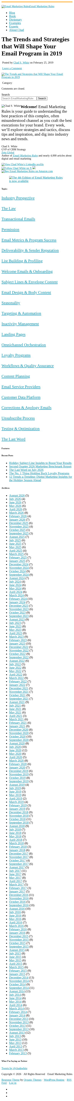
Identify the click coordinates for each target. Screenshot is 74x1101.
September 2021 (19, 698)
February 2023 (18, 640)
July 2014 (15, 994)
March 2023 (16, 636)
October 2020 (17, 736)
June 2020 (15, 750)
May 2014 (15, 1001)
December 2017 (18, 853)
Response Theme (11, 1079)
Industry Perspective (18, 198)
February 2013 (18, 1053)
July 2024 (15, 581)
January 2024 (17, 602)
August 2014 (17, 991)
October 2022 (17, 654)
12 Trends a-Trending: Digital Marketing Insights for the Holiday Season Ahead (40, 478)
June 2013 (15, 1039)
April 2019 (15, 798)
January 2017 (17, 891)
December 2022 (18, 647)
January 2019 (17, 808)
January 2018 (17, 850)
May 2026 (15, 505)
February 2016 (18, 929)
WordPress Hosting (54, 1079)
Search (6, 94)
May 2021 (15, 712)
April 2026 (15, 509)
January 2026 (17, 519)
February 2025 (18, 557)
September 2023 (19, 616)
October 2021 (17, 695)
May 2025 (15, 547)
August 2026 (17, 495)
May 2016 (15, 919)
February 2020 (18, 764)
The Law (9, 208)
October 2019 (17, 777)
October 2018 (17, 819)
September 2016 (19, 905)
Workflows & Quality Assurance (28, 365)
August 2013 (17, 1032)
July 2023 (15, 623)
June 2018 (15, 833)
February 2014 (18, 1012)
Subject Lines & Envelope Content (30, 282)
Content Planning (16, 376)
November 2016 (19, 898)
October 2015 (17, 943)
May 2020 (15, 753)
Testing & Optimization (21, 428)
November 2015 (19, 939)
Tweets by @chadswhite (14, 1068)
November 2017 (19, 857)
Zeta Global (8, 152)
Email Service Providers (21, 386)
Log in (12, 1082)
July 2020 (15, 746)
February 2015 (18, 970)
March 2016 (16, 926)
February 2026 (18, 516)
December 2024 (18, 564)
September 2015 (19, 946)
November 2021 (19, 691)
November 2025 (19, 526)
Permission (10, 229)
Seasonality (11, 302)
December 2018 (18, 812)
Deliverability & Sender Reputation (30, 250)
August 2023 (17, 619)
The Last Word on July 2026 (26, 470)
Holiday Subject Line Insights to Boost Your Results (40, 463)
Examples (15, 23)
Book (12, 16)
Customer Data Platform (21, 397)
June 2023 (15, 626)
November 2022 (19, 650)
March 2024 (16, 595)
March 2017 (16, 884)
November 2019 (19, 774)
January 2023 (17, 643)
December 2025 (18, 523)
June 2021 (15, 709)
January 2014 (17, 1015)
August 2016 (17, 908)
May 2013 (15, 1043)
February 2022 (18, 681)
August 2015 (17, 950)
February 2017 (18, 888)
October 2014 (17, 984)
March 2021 (16, 719)
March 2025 (16, 554)
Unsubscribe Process (18, 418)
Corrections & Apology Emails (26, 407)
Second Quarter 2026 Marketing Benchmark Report (40, 466)
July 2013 (15, 1036)
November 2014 (19, 981)
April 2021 (15, 715)
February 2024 (18, 598)
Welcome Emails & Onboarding (27, 271)
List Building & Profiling (22, 261)
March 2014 (16, 1008)
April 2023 (15, 633)
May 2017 (15, 877)
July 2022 (15, 664)
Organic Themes (32, 1079)
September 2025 (19, 533)
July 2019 (15, 788)
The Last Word (13, 439)
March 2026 (16, 512)
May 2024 (15, 588)
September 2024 (19, 574)
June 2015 (15, 956)
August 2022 (17, 660)
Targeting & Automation (21, 313)
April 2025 (15, 550)
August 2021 (17, 702)
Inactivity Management (20, 324)
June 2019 (15, 791)
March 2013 (16, 1049)
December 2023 (18, 605)
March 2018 (16, 843)
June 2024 (15, 585)
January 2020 (17, 767)
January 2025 (17, 561)
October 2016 (17, 901)
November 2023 (19, 609)
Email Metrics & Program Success (29, 240)
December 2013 (18, 1018)
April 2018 (15, 839)
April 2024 (15, 592)
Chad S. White (21, 62)
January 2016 (17, 932)
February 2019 (18, 805)
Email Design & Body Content (26, 292)
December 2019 (18, 771)
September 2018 (19, 822)
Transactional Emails (18, 219)
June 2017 (15, 874)
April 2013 (15, 1046)
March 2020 (16, 760)
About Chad (16, 30)
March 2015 (16, 967)
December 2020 (18, 729)
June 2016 (15, 915)
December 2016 (18, 895)
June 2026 (15, 502)
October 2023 (17, 612)
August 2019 (17, 784)
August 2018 (17, 826)
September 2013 (19, 1029)
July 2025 (15, 540)
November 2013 (19, 1022)
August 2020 (17, 743)
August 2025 (17, 536)
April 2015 (15, 963)
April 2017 (15, 881)
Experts (13, 26)
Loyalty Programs (16, 355)
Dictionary (15, 19)
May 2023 (15, 629)
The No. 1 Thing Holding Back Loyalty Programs (39, 473)
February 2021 (18, 722)
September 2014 (19, 987)
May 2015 (15, 960)
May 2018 (15, 836)
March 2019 (16, 802)
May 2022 (15, 671)
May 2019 (15, 795)
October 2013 (17, 1025)
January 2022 (17, 684)
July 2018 (15, 829)
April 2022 (15, 674)
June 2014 (15, 998)
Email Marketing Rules (41, 6)
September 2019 (19, 781)
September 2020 (19, 740)
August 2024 (17, 578)
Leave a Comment (12, 68)
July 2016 (15, 912)
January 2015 (17, 974)
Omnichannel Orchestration (24, 345)
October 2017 (17, 860)
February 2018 (18, 846)
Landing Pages (13, 334)
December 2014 (18, 977)
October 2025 (17, 530)
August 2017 (17, 867)
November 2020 (19, 733)
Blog (12, 12)
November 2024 (19, 567)
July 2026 (15, 499)
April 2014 (15, 1005)
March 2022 (16, 678)
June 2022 (15, 667)
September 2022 (19, 657)
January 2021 (17, 726)
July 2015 (15, 953)
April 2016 (15, 922)
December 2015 (18, 936)
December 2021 (18, 688)
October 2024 (17, 571)
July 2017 (15, 870)
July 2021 (15, 705)
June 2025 (15, 543)
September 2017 (19, 864)
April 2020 (15, 757)
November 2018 (19, 815)
